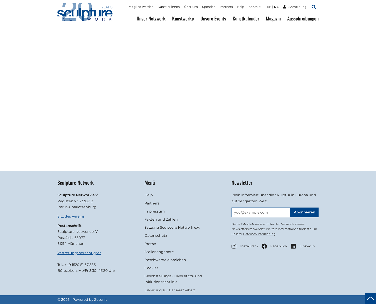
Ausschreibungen (303, 18)
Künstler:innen (169, 7)
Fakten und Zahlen (161, 219)
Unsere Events (213, 18)
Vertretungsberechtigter (79, 253)
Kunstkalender (246, 18)
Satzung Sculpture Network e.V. (172, 227)
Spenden (208, 7)
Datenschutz (155, 235)
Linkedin (307, 246)
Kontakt (254, 7)
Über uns (191, 7)
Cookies (151, 268)
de (276, 7)
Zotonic (100, 299)
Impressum (154, 211)
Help (240, 7)
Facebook (278, 246)
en (269, 7)
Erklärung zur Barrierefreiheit (169, 290)
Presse (150, 244)
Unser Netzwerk (151, 18)
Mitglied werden (141, 7)
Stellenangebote (159, 252)
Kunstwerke (183, 18)
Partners (226, 7)
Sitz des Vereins (71, 216)
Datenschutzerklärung (259, 234)
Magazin (273, 18)
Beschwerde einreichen (165, 260)
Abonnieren (304, 212)
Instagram (249, 246)
